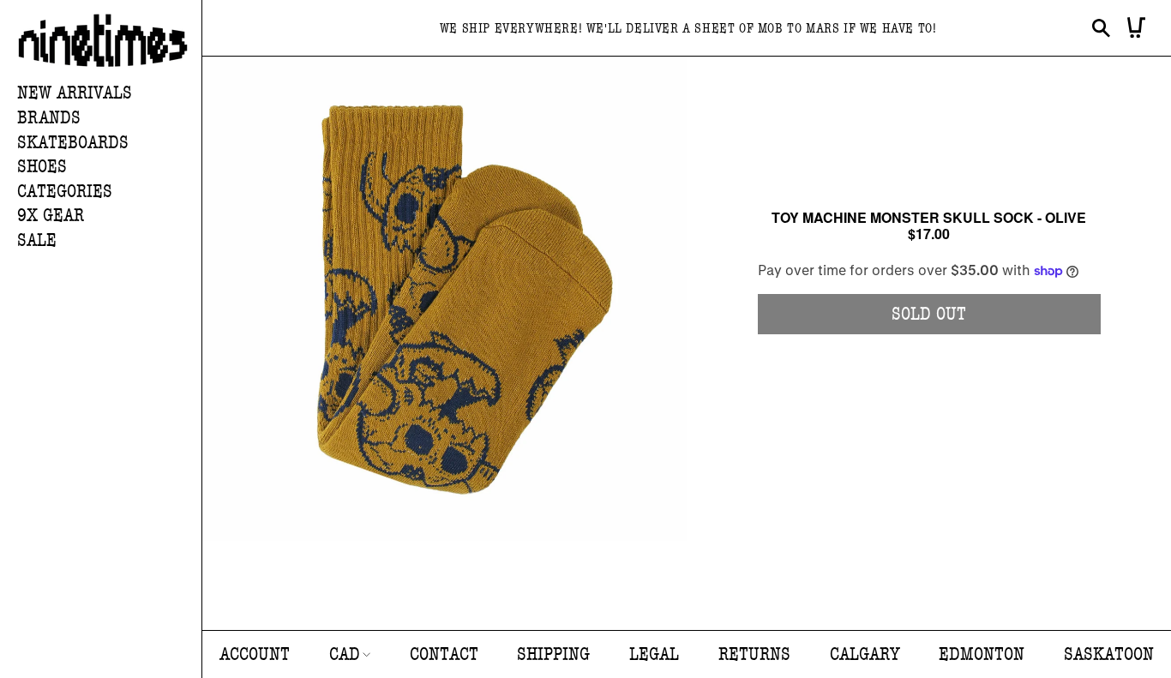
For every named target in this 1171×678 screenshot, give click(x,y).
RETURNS (754, 654)
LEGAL (654, 654)
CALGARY (865, 654)
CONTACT (444, 654)
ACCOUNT (254, 654)
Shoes (42, 166)
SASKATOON (1109, 654)
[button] (109, 118)
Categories (64, 191)
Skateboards (73, 142)
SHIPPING (553, 654)
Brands (49, 118)
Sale (37, 240)
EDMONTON (981, 654)
